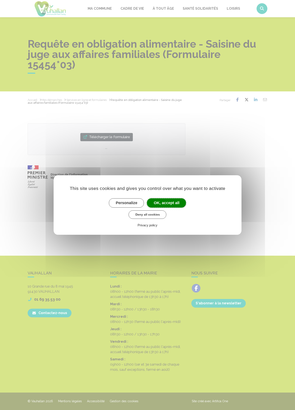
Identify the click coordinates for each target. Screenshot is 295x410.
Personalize (126, 203)
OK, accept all (166, 203)
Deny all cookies (147, 214)
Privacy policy (147, 225)
